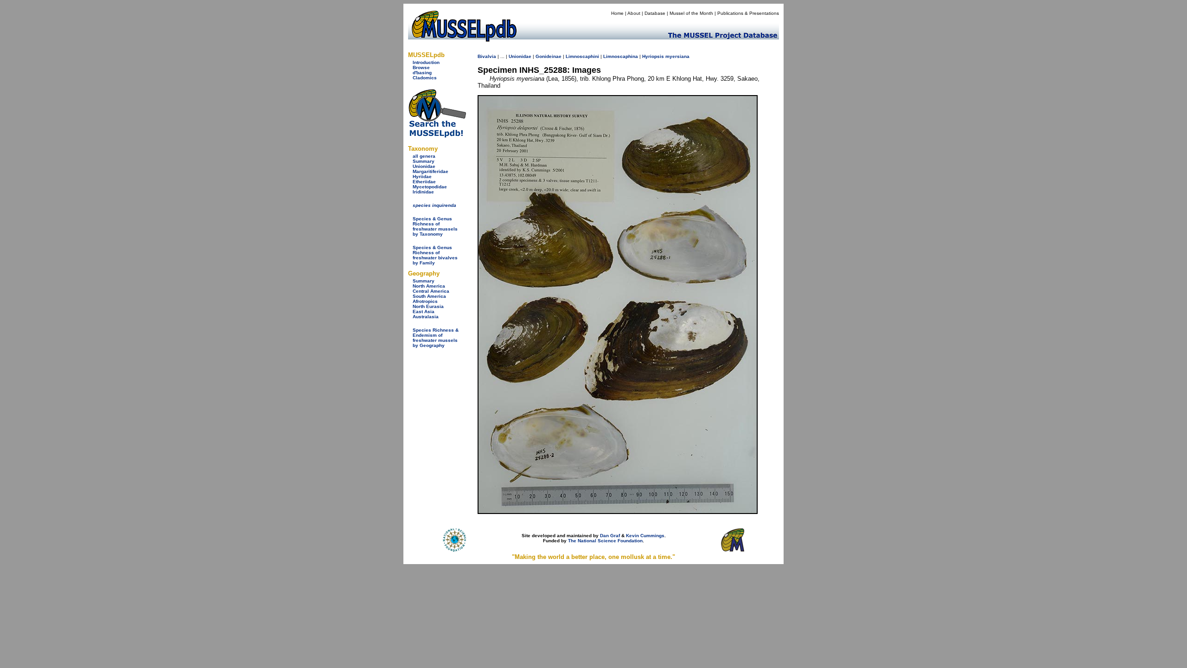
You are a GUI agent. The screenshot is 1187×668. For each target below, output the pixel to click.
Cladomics (425, 77)
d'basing (422, 72)
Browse (421, 67)
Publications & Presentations (748, 13)
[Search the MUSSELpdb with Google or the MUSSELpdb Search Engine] (437, 136)
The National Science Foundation (605, 540)
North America (429, 286)
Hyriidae (422, 176)
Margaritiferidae (430, 171)
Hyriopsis (653, 56)
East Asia (423, 311)
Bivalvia (487, 56)
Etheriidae (424, 181)
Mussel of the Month (691, 13)
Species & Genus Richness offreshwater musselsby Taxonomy (435, 226)
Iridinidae (423, 191)
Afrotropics (425, 301)
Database (655, 13)
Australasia (426, 316)
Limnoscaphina (620, 56)
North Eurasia (428, 306)
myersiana (677, 56)
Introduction (426, 62)
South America (429, 296)
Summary (423, 161)
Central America (431, 291)
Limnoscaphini (582, 56)
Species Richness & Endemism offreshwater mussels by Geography (436, 338)
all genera (424, 156)
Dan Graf (610, 535)
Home (617, 13)
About (633, 13)
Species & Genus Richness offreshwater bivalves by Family (435, 255)
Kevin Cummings (645, 535)
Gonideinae (549, 56)
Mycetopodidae (430, 186)
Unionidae (424, 166)
